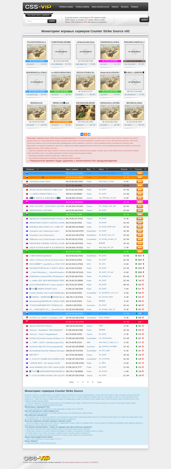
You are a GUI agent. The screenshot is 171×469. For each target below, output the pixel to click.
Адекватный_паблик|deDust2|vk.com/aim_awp (47, 219)
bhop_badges (104, 317)
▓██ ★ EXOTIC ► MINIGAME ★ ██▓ (45, 198)
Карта (101, 169)
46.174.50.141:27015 (36, 91)
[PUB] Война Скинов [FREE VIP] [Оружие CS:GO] (47, 276)
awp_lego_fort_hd (106, 247)
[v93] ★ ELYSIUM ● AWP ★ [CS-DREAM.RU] (47, 248)
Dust (88, 322)
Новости (115, 7)
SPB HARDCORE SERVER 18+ (42, 314)
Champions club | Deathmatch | (42, 235)
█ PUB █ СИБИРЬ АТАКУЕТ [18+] (43, 289)
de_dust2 (30, 64)
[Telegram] (89, 134)
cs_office (102, 363)
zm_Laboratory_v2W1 (59, 64)
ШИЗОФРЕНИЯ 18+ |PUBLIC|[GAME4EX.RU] (47, 173)
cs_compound (104, 214)
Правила (134, 7)
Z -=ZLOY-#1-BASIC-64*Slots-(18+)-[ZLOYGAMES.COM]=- (47, 375)
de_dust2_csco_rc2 (106, 235)
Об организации (68, 462)
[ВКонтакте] (81, 134)
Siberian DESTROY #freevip (41, 326)
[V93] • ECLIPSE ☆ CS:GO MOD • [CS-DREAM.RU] (47, 206)
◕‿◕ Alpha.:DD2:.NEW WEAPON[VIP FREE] (47, 281)
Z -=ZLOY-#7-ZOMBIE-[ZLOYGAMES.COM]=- (47, 359)
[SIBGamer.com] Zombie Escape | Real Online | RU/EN (47, 239)
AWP (89, 342)
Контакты (124, 7)
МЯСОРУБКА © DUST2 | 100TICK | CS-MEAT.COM (47, 223)
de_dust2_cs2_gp (106, 272)
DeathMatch (91, 231)
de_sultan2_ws (105, 276)
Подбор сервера (82, 7)
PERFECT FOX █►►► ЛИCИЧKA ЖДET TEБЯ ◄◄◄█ (47, 177)
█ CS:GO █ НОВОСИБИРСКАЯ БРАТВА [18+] (47, 371)
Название (30, 169)
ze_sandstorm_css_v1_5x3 (108, 293)
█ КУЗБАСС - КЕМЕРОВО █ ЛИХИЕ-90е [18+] (47, 297)
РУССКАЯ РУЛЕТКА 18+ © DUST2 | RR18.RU (47, 268)
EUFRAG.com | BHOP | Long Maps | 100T (46, 318)
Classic (89, 198)
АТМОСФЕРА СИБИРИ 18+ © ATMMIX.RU (47, 186)
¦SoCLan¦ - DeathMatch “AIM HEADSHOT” (46, 330)
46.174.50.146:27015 (110, 122)
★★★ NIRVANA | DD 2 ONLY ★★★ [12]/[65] (47, 367)
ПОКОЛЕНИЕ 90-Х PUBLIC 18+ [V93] (45, 202)
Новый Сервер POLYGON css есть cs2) (46, 252)
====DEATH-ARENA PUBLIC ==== (43, 194)
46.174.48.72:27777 (85, 91)
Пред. (71, 382)
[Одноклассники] (85, 134)
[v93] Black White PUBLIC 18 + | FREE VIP (46, 227)
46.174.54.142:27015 (110, 91)
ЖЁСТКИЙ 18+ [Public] (134, 103)
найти (52, 21)
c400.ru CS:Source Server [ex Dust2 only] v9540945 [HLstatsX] (47, 260)
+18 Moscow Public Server (85, 42)
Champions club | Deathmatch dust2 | (44, 231)
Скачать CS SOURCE (90, 462)
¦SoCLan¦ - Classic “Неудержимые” (44, 334)
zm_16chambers (105, 338)
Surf (88, 248)
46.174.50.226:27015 (85, 61)
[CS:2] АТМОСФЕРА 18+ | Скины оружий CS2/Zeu (47, 285)
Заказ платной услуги (100, 7)
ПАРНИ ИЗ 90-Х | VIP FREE (110, 103)
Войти (144, 20)
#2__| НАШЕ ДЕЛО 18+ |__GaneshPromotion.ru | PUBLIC (47, 309)
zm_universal (104, 359)
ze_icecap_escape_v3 (108, 239)
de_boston (103, 371)
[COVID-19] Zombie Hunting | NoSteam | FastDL (47, 338)
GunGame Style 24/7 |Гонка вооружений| (46, 347)
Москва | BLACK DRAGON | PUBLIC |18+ (46, 190)
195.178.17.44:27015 (134, 91)
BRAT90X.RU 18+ (37, 103)
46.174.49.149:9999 (134, 61)
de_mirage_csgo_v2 (107, 309)
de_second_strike (131, 94)
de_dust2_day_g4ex (34, 94)
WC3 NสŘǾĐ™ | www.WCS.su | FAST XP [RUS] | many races (47, 264)
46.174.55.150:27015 (61, 61)
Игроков (124, 169)
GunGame (91, 305)
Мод (88, 169)
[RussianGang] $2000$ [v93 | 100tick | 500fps (47, 301)
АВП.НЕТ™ (34, 355)
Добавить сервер (66, 7)
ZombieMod (91, 239)
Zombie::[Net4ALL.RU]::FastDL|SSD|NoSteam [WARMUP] (47, 293)
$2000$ (102, 243)
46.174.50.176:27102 (36, 122)
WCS (89, 264)
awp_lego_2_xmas (83, 64)
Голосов (138, 169)
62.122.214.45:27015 (134, 122)
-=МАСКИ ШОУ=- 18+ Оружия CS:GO (45, 363)
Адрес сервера (72, 169)
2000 (101, 326)
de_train (102, 264)
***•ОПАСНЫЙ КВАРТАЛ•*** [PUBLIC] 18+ (46, 305)
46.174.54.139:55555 (110, 61)
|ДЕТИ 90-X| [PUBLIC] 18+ (85, 72)
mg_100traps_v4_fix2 (107, 198)
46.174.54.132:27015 (85, 122)
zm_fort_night (104, 350)
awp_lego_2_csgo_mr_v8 (108, 342)
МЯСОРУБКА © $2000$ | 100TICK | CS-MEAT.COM (47, 243)
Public (89, 173)
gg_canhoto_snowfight (108, 346)
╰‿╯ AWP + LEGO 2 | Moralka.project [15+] (47, 342)
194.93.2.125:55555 (61, 91)
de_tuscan (80, 125)
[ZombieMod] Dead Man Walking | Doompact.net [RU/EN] (47, 351)
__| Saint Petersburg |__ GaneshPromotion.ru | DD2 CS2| (47, 272)
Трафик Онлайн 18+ (38, 214)
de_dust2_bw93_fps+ (107, 227)
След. (99, 382)
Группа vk (78, 462)
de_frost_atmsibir (131, 64)
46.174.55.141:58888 (61, 122)
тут (55, 443)
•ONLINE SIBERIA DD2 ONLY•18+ (43, 322)
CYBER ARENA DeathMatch (41, 256)
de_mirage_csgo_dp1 (107, 206)
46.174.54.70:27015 (37, 61)
